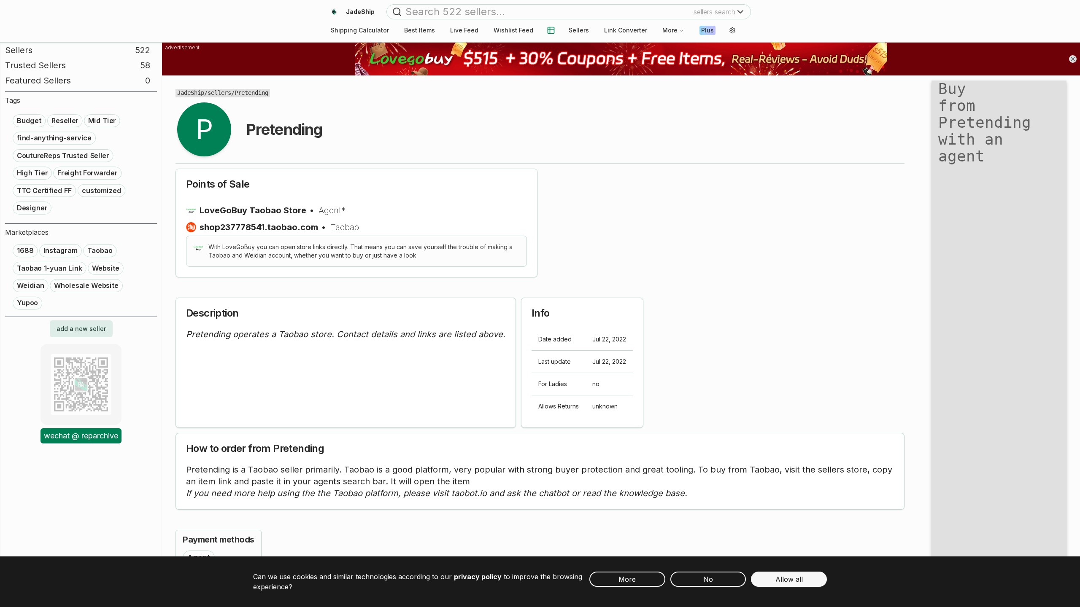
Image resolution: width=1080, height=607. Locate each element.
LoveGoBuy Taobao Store (253, 210)
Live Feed (464, 30)
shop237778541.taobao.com (259, 227)
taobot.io (469, 493)
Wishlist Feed (513, 30)
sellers (219, 92)
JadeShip (190, 92)
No (708, 579)
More (670, 30)
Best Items (419, 30)
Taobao (344, 227)
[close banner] (1073, 59)
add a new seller (81, 328)
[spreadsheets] (551, 30)
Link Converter (625, 30)
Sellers (579, 30)
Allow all (789, 579)
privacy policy (478, 576)
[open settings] (732, 30)
